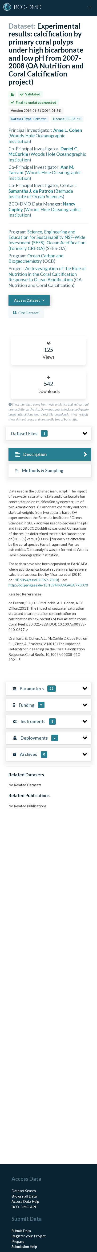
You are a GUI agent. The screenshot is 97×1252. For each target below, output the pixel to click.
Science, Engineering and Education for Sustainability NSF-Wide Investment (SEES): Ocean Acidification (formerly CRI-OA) (46, 240)
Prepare (18, 1241)
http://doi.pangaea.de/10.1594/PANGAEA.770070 (48, 585)
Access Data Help (25, 1201)
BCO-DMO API (24, 1207)
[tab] (49, 454)
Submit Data (21, 1231)
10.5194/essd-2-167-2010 (36, 580)
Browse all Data (24, 1196)
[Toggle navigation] (90, 7)
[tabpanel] (48, 577)
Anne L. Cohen (67, 130)
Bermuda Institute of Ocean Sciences (40, 193)
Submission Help (24, 1246)
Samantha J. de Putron (30, 191)
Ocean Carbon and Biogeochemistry (36, 258)
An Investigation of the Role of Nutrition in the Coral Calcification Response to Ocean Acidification (47, 274)
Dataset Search (24, 1191)
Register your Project (29, 1236)
